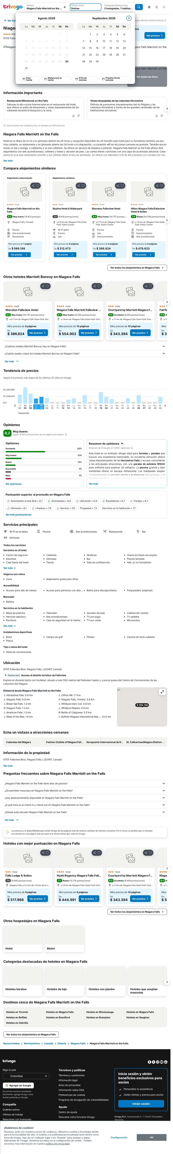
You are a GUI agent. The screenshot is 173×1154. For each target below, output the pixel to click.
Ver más (8, 160)
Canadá (48, 1043)
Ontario (61, 1043)
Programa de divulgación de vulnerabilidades (84, 1099)
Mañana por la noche (55, 79)
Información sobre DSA (71, 1090)
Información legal (68, 1080)
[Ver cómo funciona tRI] (66, 434)
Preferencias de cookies (72, 1094)
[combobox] (47, 8)
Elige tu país (9, 1069)
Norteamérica (32, 1043)
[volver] (15, 406)
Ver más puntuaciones (18, 514)
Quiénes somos (11, 1109)
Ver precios (153, 35)
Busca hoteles (11, 1043)
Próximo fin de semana (113, 79)
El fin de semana (83, 79)
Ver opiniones (14, 483)
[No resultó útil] (78, 116)
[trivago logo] (13, 7)
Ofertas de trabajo (13, 1114)
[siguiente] (129, 18)
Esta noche (29, 79)
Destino (30, 5)
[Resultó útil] (74, 116)
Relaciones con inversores (17, 1119)
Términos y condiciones (71, 1075)
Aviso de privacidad (69, 1085)
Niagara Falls (78, 1043)
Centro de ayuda (68, 1112)
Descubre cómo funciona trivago (77, 1117)
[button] (147, 55)
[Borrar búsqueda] (65, 7)
